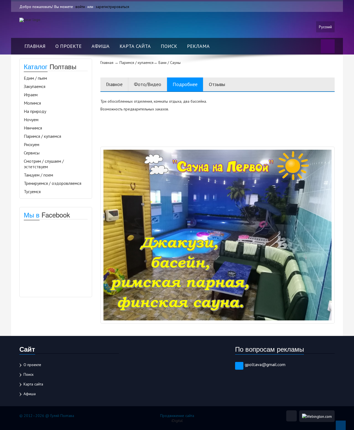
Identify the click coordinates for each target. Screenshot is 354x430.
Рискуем (31, 144)
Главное (114, 84)
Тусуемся (32, 191)
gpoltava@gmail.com (265, 364)
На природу (35, 111)
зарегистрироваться (112, 6)
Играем (31, 94)
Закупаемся (34, 86)
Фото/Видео (147, 84)
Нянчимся (33, 128)
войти (80, 6)
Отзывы (217, 84)
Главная (34, 46)
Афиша (101, 46)
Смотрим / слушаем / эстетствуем (44, 163)
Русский (325, 26)
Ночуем (31, 119)
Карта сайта (135, 46)
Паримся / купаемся (42, 136)
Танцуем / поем (38, 175)
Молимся (32, 103)
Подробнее (185, 84)
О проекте (68, 46)
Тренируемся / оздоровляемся (52, 183)
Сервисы (32, 153)
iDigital (177, 420)
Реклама (198, 46)
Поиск (169, 46)
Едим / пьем (35, 78)
